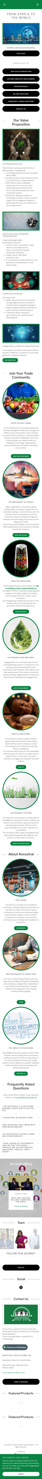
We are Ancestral (21, 94)
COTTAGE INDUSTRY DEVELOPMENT (21, 79)
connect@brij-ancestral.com (26, 1097)
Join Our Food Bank (21, 456)
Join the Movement (21, 688)
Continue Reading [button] (21, 1206)
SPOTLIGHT (21, 53)
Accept (21, 1474)
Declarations (10, 360)
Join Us (21, 767)
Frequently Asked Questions (21, 101)
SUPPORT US (21, 1073)
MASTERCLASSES (21, 612)
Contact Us (21, 109)
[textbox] (21, 1259)
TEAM (21, 1002)
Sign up (21, 1268)
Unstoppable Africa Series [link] (26, 1173)
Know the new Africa (21, 843)
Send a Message (21, 1382)
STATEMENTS (21, 928)
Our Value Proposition (21, 71)
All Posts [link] (9, 1173)
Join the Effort (21, 535)
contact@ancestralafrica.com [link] (13, 1372)
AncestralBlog (21, 86)
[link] (37, 4)
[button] (4, 4)
